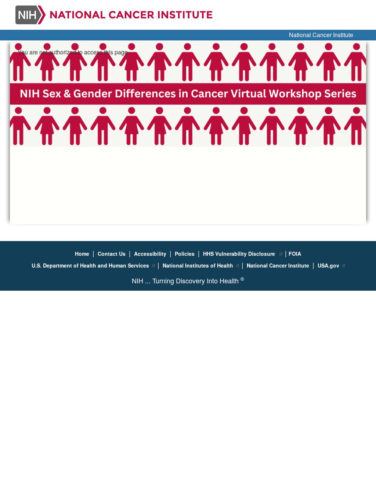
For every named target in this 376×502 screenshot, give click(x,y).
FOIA (295, 253)
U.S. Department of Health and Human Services (90, 265)
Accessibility (150, 253)
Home (82, 253)
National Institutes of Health (198, 265)
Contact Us (112, 253)
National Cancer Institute (321, 35)
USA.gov (328, 265)
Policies (185, 253)
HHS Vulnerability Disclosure (239, 253)
